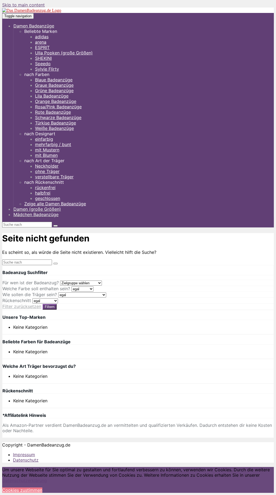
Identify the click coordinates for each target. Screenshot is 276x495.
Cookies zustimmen (22, 490)
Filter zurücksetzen (21, 306)
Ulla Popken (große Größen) (64, 53)
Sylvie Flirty (47, 69)
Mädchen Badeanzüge (35, 214)
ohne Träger (47, 171)
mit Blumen (46, 155)
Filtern (49, 307)
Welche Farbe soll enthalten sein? (36, 288)
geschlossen (47, 198)
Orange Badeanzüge (55, 101)
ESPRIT (42, 47)
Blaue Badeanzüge (54, 79)
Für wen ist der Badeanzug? (30, 282)
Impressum (24, 454)
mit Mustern (47, 150)
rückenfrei (45, 187)
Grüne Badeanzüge (54, 90)
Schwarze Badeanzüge (58, 117)
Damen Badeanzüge (33, 26)
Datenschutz (26, 460)
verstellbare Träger (54, 176)
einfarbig (44, 139)
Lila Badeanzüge (51, 96)
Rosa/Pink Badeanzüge (58, 106)
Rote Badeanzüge (53, 112)
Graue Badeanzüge (54, 85)
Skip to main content (23, 5)
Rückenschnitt (16, 300)
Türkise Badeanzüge (55, 123)
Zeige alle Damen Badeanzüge (55, 203)
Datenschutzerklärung (24, 480)
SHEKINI (43, 58)
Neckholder (46, 166)
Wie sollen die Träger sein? (29, 294)
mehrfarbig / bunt (53, 144)
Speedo (43, 63)
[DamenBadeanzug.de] (31, 10)
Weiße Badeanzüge (54, 128)
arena (40, 42)
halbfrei (42, 193)
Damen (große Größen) (37, 209)
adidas (42, 36)
